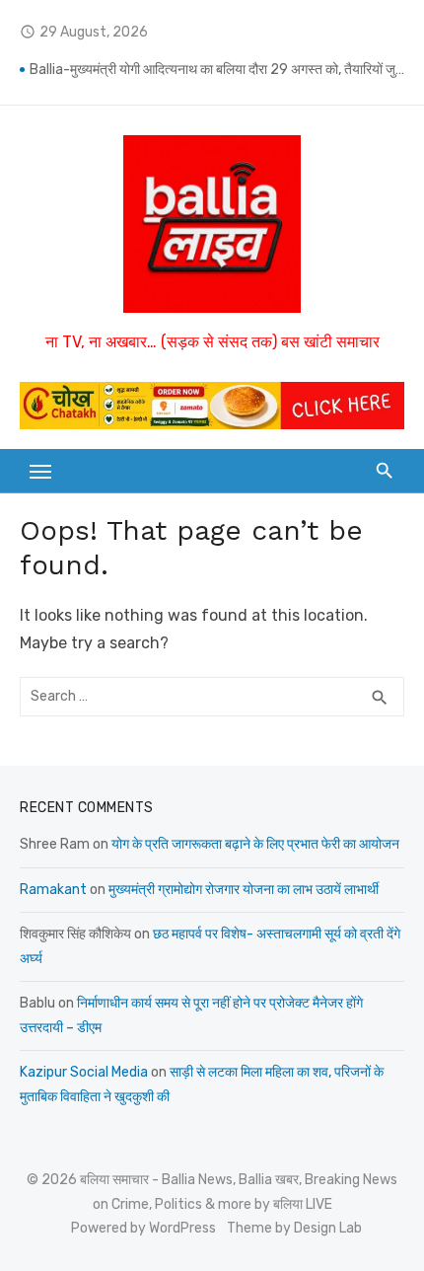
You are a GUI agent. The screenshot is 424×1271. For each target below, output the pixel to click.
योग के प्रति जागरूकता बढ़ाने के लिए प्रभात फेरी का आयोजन (255, 844)
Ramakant (53, 889)
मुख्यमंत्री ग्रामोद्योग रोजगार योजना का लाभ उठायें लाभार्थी (243, 889)
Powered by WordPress (143, 1228)
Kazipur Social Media (84, 1072)
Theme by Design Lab (294, 1228)
